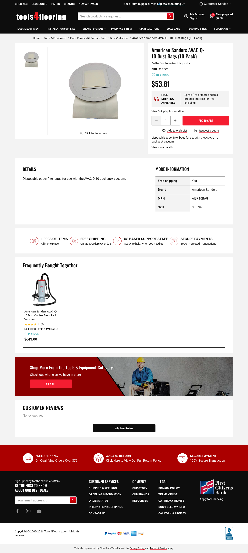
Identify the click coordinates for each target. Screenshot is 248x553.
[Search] (170, 16)
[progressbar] (124, 347)
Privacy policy (169, 488)
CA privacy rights (171, 500)
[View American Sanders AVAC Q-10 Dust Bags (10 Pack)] (31, 59)
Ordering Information (105, 494)
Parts (55, 3)
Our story (139, 488)
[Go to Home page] (41, 16)
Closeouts (39, 3)
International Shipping (106, 507)
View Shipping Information (168, 111)
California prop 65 (172, 513)
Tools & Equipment (28, 28)
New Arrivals (88, 3)
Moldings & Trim (121, 28)
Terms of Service (158, 548)
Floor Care (221, 28)
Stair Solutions (149, 28)
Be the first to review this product (172, 63)
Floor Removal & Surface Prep (88, 38)
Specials (21, 3)
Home (36, 38)
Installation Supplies (61, 28)
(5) (42, 324)
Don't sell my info (171, 507)
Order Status (98, 500)
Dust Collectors (119, 38)
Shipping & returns (103, 488)
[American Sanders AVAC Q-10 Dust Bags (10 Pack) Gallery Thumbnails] (31, 59)
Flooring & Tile (197, 28)
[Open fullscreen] (95, 91)
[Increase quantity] (175, 120)
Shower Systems (93, 28)
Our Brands (140, 494)
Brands (69, 3)
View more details (162, 147)
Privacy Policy (137, 548)
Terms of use (167, 494)
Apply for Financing (211, 499)
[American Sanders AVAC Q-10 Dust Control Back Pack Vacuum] (41, 289)
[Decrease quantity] (156, 120)
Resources (140, 500)
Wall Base (173, 28)
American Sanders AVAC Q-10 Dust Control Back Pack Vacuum (40, 315)
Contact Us (97, 513)
